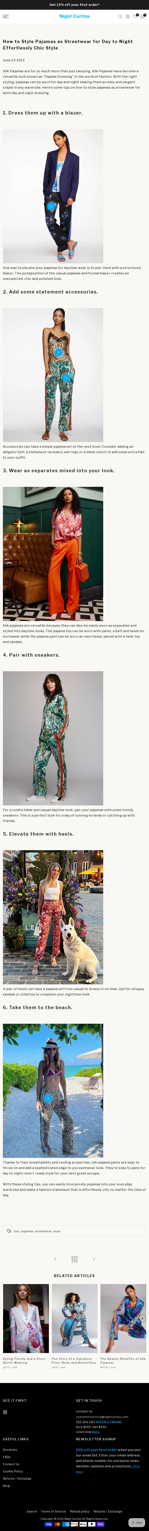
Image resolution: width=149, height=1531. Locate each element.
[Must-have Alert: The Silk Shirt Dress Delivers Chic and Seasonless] (94, 1259)
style (57, 1231)
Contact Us (84, 1411)
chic (17, 1231)
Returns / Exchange (17, 1478)
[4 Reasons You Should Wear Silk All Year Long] (55, 1259)
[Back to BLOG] (74, 1259)
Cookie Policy (13, 1471)
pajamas (27, 1231)
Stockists (10, 1449)
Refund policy (80, 1511)
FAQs (7, 1457)
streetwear (43, 1231)
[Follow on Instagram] (5, 1412)
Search (32, 1511)
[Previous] (7, 1318)
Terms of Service (53, 1511)
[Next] (142, 1318)
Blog (6, 1485)
